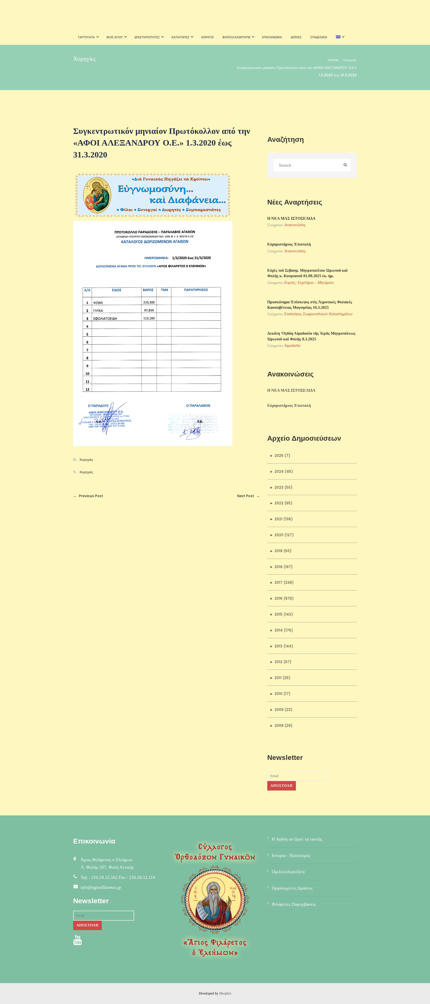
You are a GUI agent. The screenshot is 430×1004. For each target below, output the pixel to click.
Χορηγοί (207, 37)
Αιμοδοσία (292, 345)
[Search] (345, 165)
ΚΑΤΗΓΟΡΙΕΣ (180, 37)
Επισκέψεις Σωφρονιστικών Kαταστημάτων (318, 314)
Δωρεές (296, 37)
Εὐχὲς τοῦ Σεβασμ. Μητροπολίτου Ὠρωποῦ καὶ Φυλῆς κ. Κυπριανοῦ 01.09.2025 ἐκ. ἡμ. (307, 273)
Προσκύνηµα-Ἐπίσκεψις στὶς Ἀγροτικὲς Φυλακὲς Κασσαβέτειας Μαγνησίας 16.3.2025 (309, 305)
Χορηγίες (350, 59)
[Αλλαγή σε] (339, 37)
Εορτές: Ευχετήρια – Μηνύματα (309, 282)
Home (333, 59)
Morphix (225, 993)
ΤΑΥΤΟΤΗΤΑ (86, 37)
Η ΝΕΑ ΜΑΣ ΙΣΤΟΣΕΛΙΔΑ (291, 218)
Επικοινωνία (272, 37)
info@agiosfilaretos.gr (101, 887)
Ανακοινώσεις (295, 225)
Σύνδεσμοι (318, 37)
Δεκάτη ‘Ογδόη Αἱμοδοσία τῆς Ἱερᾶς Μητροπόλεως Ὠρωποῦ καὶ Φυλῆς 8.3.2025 (311, 336)
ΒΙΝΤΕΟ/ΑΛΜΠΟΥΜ (236, 37)
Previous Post (88, 495)
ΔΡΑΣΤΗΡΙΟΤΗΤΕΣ (147, 37)
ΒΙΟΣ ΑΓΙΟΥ (115, 37)
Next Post (248, 495)
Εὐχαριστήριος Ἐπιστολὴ (289, 244)
